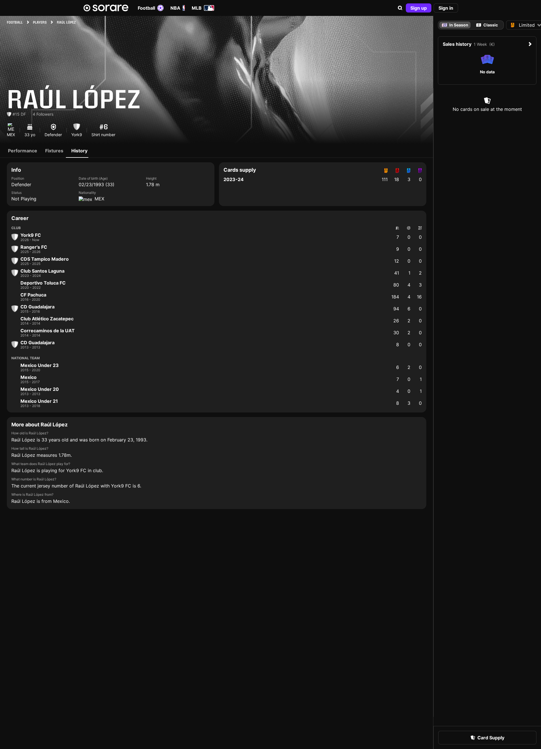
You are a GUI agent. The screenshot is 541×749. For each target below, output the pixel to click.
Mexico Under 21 (39, 401)
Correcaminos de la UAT (47, 330)
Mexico (28, 377)
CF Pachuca (33, 295)
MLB (197, 8)
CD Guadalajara (37, 307)
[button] (400, 8)
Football (146, 8)
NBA (175, 8)
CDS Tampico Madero (44, 259)
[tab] (487, 25)
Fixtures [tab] (54, 150)
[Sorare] (106, 8)
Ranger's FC (33, 247)
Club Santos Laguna (42, 271)
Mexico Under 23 (39, 365)
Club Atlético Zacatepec (47, 318)
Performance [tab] (22, 150)
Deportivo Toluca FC (43, 283)
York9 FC (30, 235)
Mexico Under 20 (39, 389)
